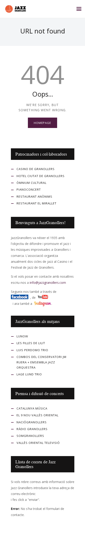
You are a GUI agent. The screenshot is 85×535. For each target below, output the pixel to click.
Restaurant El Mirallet (36, 203)
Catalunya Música (32, 408)
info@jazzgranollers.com (48, 282)
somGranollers (30, 436)
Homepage (42, 123)
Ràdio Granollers (32, 429)
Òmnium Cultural (31, 183)
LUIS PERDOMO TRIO (32, 350)
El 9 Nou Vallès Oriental (37, 415)
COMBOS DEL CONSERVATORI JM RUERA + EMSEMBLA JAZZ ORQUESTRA (41, 362)
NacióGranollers (32, 422)
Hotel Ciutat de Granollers (41, 176)
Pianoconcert (29, 189)
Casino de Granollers (36, 169)
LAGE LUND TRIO (29, 374)
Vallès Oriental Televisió (38, 443)
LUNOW (22, 336)
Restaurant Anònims (34, 196)
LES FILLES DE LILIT (31, 343)
